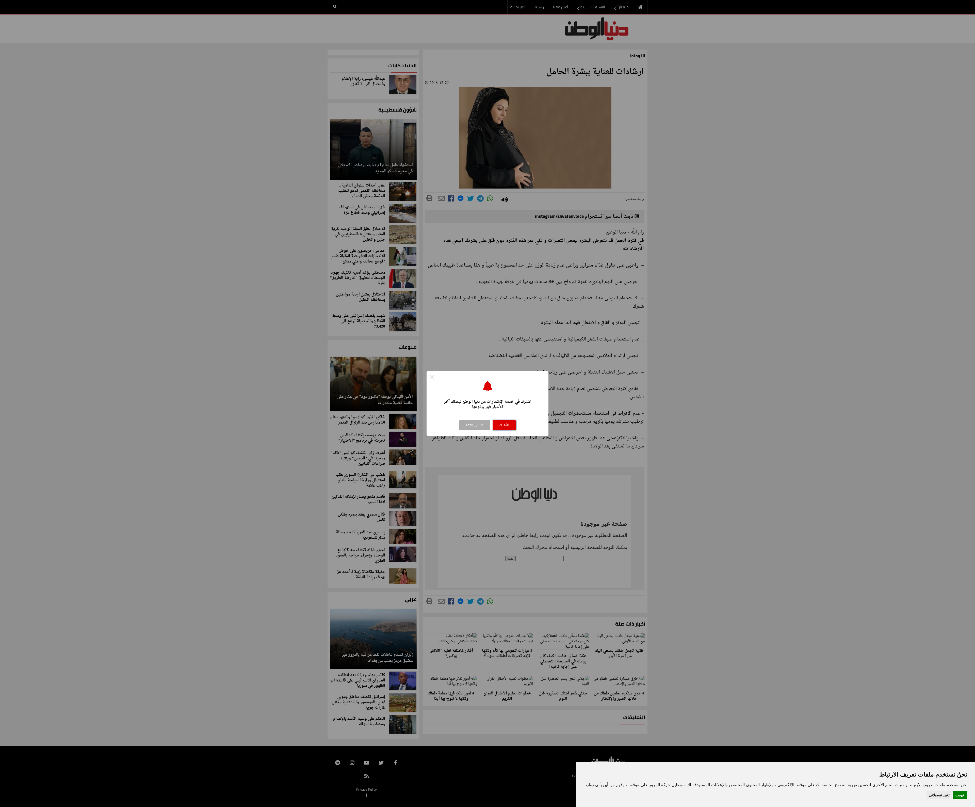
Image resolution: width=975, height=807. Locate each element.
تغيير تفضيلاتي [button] (939, 795)
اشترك (504, 425)
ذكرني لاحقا (474, 425)
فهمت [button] (959, 795)
